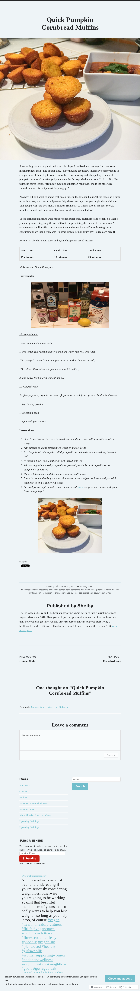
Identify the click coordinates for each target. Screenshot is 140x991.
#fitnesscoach (32, 937)
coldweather (59, 590)
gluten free (89, 590)
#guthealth (49, 968)
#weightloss (56, 964)
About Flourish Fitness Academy (35, 815)
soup (96, 593)
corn (68, 590)
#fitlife (27, 928)
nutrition (40, 593)
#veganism (46, 942)
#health (27, 924)
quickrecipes (76, 593)
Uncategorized (86, 586)
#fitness (55, 924)
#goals (27, 968)
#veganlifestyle (34, 964)
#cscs (48, 933)
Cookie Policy (71, 984)
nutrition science (52, 593)
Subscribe (29, 858)
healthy (115, 590)
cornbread (75, 590)
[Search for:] (96, 779)
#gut (36, 968)
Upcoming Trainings (29, 821)
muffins (32, 593)
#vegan (53, 920)
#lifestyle (51, 937)
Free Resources (26, 809)
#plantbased (31, 946)
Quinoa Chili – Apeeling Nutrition (50, 706)
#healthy (41, 924)
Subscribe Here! (31, 840)
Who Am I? (24, 785)
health (108, 590)
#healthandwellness (37, 959)
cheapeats (43, 590)
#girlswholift (32, 951)
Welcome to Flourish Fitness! (33, 803)
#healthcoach (32, 933)
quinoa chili (88, 593)
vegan (102, 593)
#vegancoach (44, 928)
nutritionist (65, 593)
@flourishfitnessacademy (34, 876)
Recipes (23, 797)
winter (108, 593)
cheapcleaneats (31, 590)
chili (80, 486)
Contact (23, 791)
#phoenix (29, 942)
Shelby (51, 586)
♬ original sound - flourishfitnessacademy (42, 972)
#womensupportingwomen (43, 955)
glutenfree (100, 590)
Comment (111, 755)
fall (82, 590)
